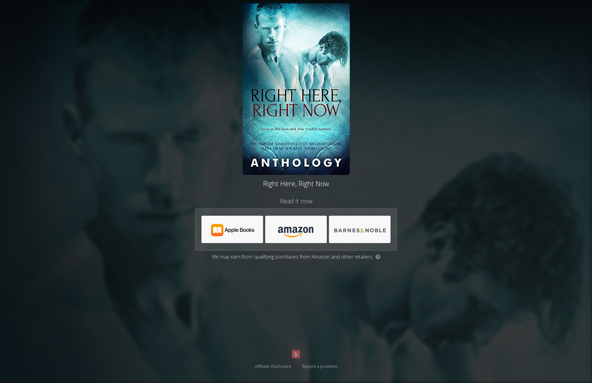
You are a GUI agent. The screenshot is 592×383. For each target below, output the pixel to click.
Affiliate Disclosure (273, 366)
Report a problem (320, 366)
